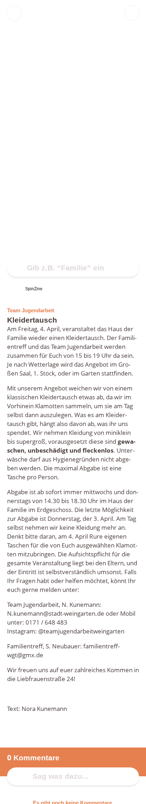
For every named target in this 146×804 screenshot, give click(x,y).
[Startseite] (10, 288)
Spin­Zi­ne (34, 288)
